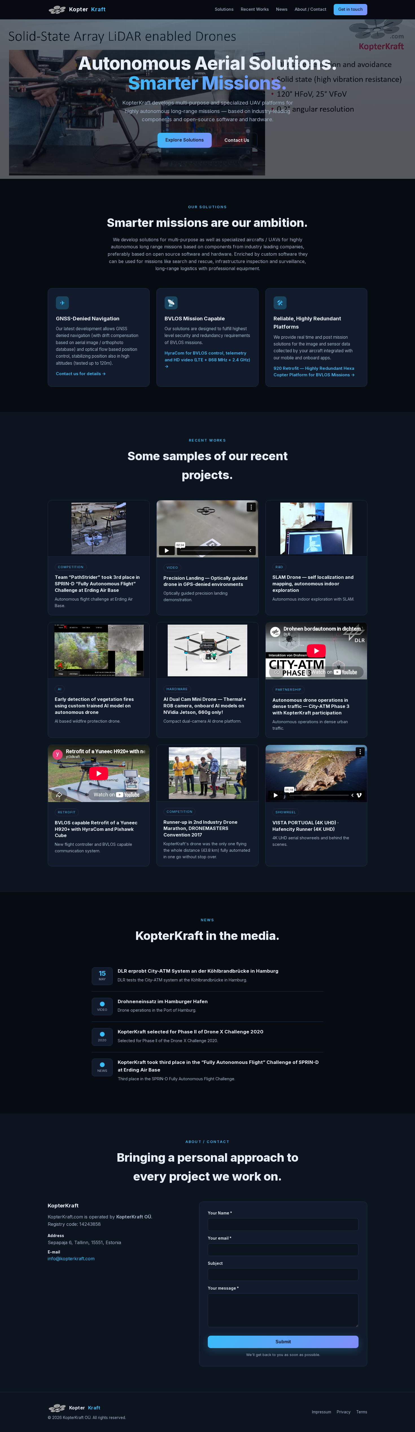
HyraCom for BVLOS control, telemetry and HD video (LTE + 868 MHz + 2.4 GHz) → (207, 360)
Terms (361, 1412)
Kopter (87, 9)
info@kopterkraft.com (71, 1258)
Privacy (344, 1412)
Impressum (321, 1412)
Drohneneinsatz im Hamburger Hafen (163, 1001)
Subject (215, 1263)
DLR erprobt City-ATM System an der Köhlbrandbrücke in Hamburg (198, 971)
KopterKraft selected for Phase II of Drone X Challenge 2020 (190, 1032)
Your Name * (220, 1213)
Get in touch (350, 9)
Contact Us (236, 140)
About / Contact (310, 9)
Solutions (224, 9)
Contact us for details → (81, 373)
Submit (283, 1341)
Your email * (219, 1238)
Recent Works (255, 9)
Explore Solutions (184, 140)
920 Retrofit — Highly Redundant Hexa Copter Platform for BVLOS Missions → (314, 372)
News (281, 9)
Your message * (223, 1288)
